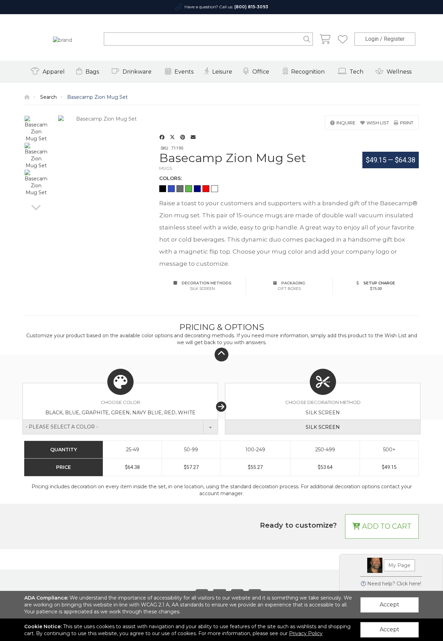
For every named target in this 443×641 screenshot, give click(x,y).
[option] (36, 128)
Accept (389, 604)
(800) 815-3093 (251, 6)
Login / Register (385, 39)
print (406, 122)
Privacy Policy (306, 633)
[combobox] (120, 427)
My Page (399, 565)
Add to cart (386, 526)
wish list (378, 122)
